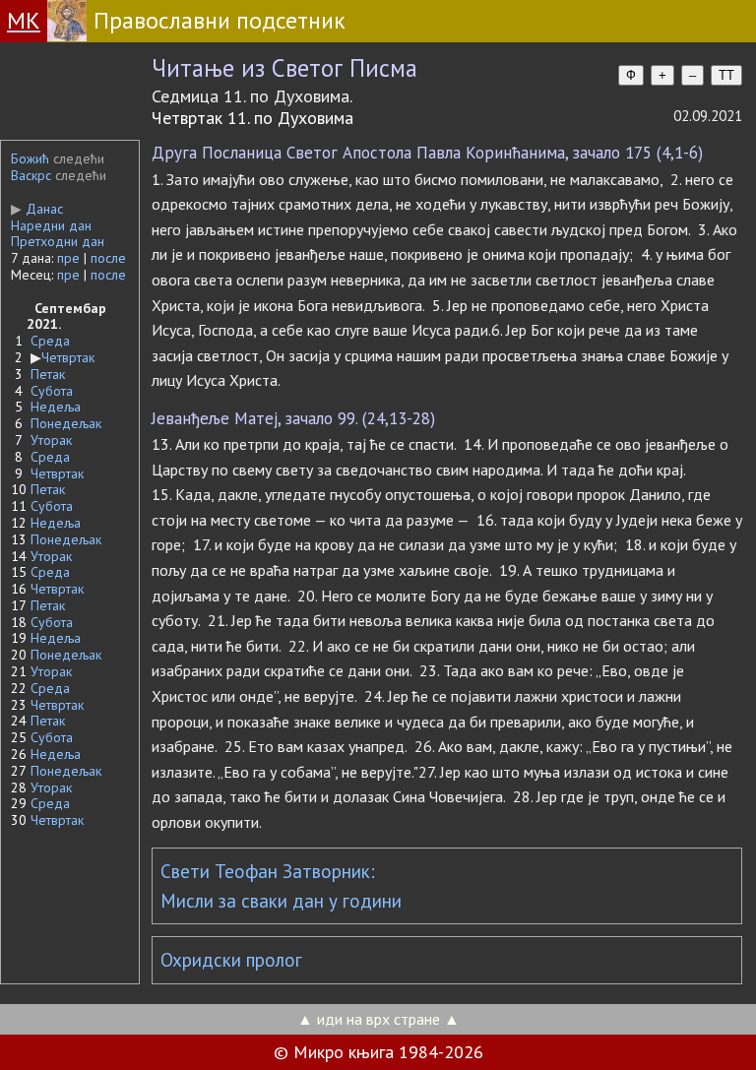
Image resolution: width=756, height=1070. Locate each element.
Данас (37, 209)
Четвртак (67, 357)
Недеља (56, 406)
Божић (30, 158)
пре (68, 258)
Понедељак (66, 423)
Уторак (51, 440)
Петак (48, 374)
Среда (50, 340)
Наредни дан (51, 225)
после (108, 258)
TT (726, 75)
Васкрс (31, 175)
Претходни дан (57, 241)
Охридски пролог (231, 960)
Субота (52, 391)
